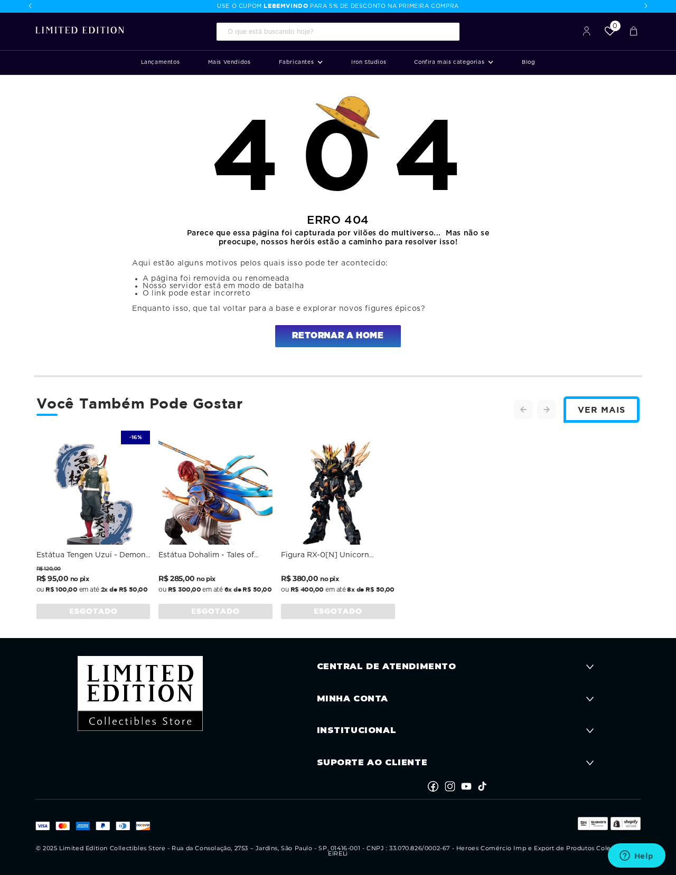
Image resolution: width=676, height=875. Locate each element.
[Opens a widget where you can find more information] (636, 856)
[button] (301, 62)
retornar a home (337, 335)
